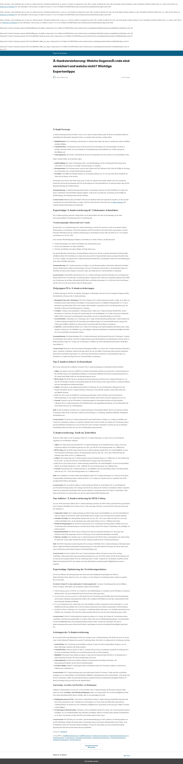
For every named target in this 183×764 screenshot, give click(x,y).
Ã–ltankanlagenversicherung (118, 736)
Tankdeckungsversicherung (101, 738)
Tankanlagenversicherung (84, 738)
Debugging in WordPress (7, 7)
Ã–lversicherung (70, 738)
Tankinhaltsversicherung (118, 738)
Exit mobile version (91, 761)
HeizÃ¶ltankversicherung (70, 736)
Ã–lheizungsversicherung (100, 736)
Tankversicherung (75, 740)
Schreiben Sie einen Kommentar (91, 746)
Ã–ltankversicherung (117, 202)
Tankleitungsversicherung (61, 740)
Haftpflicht (64, 732)
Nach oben (127, 755)
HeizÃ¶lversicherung (85, 736)
